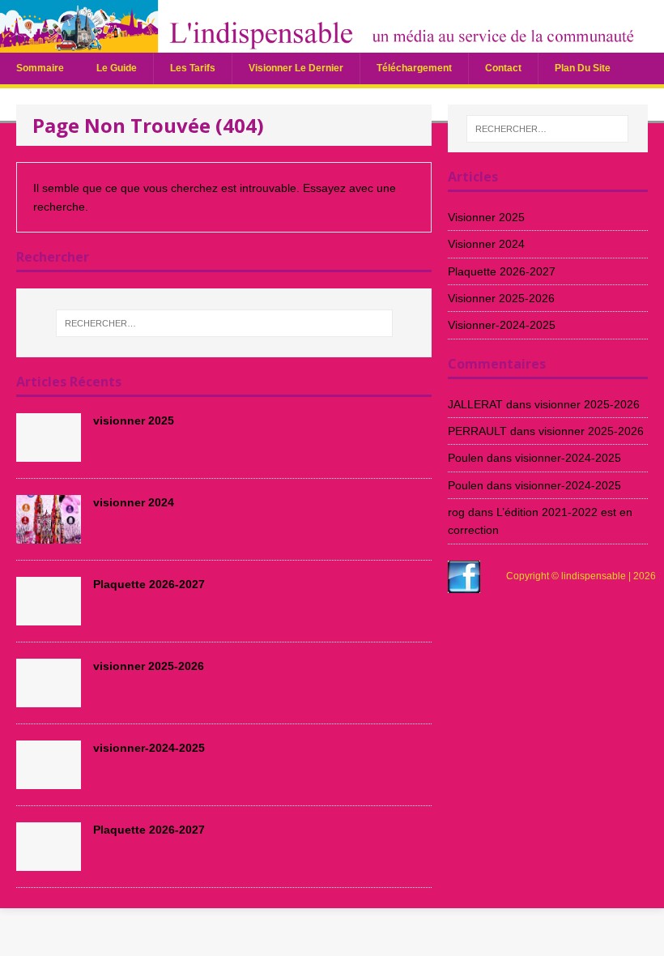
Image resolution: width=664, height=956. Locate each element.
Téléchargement (414, 68)
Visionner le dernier (296, 68)
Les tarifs (192, 68)
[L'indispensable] (332, 43)
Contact (503, 68)
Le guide (116, 68)
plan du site (583, 68)
